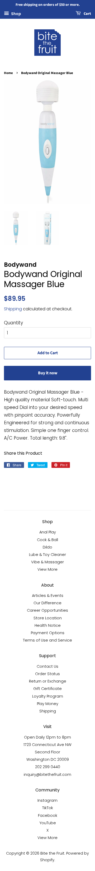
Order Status (47, 673)
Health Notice (48, 625)
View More (47, 569)
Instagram (47, 800)
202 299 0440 (47, 766)
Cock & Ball (47, 539)
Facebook (47, 815)
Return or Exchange (47, 681)
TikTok (47, 807)
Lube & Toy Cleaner (47, 554)
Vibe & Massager (47, 562)
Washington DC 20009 (47, 759)
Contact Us (47, 666)
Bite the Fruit (52, 853)
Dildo (47, 547)
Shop (15, 13)
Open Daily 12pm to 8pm (47, 737)
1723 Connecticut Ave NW (47, 744)
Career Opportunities (47, 610)
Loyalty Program (47, 696)
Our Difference (47, 603)
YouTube (47, 823)
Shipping (13, 309)
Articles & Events (47, 595)
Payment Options (47, 632)
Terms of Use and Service (47, 640)
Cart (87, 13)
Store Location (48, 618)
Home (8, 73)
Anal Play (47, 532)
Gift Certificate (47, 688)
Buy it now (47, 373)
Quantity (13, 323)
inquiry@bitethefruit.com (47, 774)
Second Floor (47, 752)
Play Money (47, 703)
